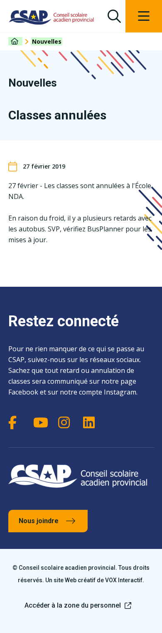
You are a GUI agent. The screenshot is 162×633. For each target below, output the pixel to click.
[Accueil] (15, 41)
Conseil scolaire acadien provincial (51, 17)
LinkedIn (91, 422)
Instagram (66, 422)
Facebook (16, 422)
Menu (143, 16)
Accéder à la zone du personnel (73, 605)
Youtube (41, 422)
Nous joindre (39, 521)
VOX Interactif (123, 580)
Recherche (114, 16)
